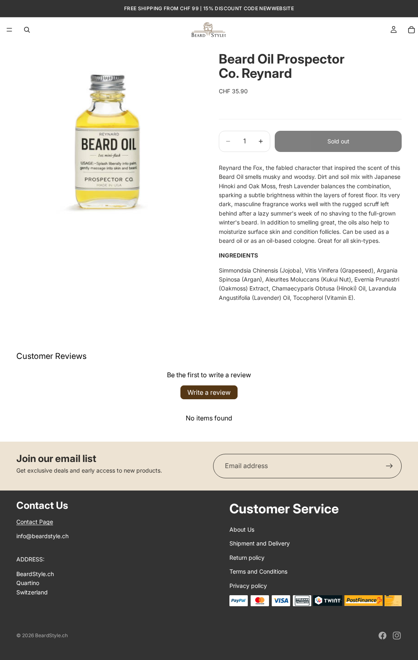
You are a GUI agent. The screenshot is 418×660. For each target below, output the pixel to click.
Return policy (247, 557)
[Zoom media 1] (107, 133)
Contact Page (34, 521)
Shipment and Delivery (259, 543)
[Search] (27, 30)
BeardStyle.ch (51, 635)
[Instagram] (397, 635)
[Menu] (9, 29)
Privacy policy (248, 585)
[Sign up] (389, 466)
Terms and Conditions (258, 571)
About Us (241, 529)
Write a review (209, 392)
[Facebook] (382, 635)
